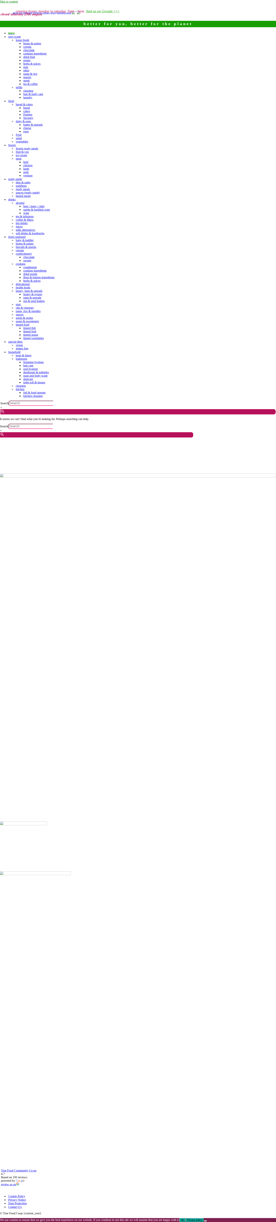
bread (26, 107)
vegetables (22, 141)
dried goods (30, 274)
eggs (26, 131)
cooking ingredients (35, 53)
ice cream (21, 155)
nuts (25, 67)
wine (26, 213)
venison (27, 175)
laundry (27, 97)
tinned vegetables (33, 338)
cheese (27, 128)
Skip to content (9, 1)
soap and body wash (35, 375)
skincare (28, 379)
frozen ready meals (27, 148)
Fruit (18, 134)
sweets (27, 260)
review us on (8, 1184)
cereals (27, 46)
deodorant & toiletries (36, 372)
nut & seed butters (34, 301)
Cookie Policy (16, 1196)
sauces (19, 314)
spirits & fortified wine (36, 209)
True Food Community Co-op (18, 1170)
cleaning (28, 90)
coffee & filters (24, 219)
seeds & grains (24, 317)
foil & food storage (34, 392)
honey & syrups (32, 294)
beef (25, 162)
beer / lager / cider (33, 206)
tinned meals (23, 196)
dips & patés (23, 182)
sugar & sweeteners (27, 321)
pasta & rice (30, 73)
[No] (205, 1220)
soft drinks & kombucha (30, 233)
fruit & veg (22, 151)
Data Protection (17, 1203)
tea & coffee (30, 84)
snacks (27, 77)
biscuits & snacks (26, 247)
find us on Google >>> (103, 11)
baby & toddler (25, 240)
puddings (21, 185)
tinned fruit (29, 331)
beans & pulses (32, 43)
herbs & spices (32, 63)
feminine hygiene (33, 362)
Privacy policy (194, 1220)
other (26, 70)
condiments (30, 267)
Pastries (27, 114)
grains (26, 60)
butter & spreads (33, 124)
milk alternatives (25, 229)
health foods (23, 287)
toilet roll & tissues (34, 382)
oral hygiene (30, 369)
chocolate (29, 50)
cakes (26, 111)
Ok (182, 1220)
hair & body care (33, 94)
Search (4, 403)
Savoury (28, 117)
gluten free (22, 348)
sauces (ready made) (28, 192)
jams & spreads (32, 297)
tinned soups (30, 334)
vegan (19, 345)
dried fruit (29, 57)
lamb (26, 168)
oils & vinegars (25, 307)
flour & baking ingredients (38, 277)
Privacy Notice (17, 1199)
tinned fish (29, 328)
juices (19, 226)
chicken (27, 165)
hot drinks (22, 223)
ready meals (23, 189)
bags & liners (23, 355)
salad (19, 138)
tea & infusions (25, 216)
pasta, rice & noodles (28, 311)
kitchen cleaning (33, 396)
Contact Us (15, 1206)
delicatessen (23, 284)
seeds (26, 80)
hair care (28, 365)
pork (26, 172)
